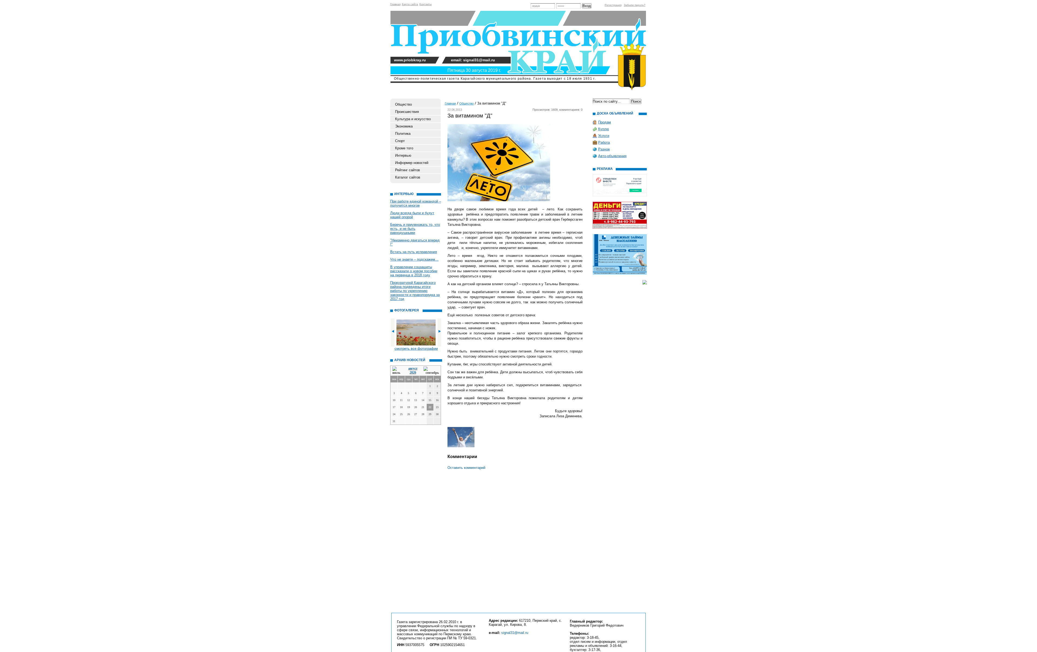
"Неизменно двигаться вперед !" (415, 242)
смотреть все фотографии (416, 349)
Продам (604, 122)
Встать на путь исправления (413, 252)
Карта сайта (410, 4)
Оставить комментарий (466, 468)
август (413, 368)
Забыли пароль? (634, 5)
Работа (604, 142)
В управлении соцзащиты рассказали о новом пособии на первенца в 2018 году (413, 271)
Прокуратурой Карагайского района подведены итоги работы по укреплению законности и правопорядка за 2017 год (415, 291)
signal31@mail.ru (514, 633)
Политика (402, 134)
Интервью (403, 155)
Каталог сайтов (407, 177)
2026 (413, 372)
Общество (403, 104)
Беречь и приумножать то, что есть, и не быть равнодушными (415, 229)
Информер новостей (411, 163)
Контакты (425, 4)
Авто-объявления (612, 156)
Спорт (400, 141)
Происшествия (407, 112)
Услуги (603, 136)
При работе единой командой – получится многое (415, 203)
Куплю (603, 129)
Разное (604, 149)
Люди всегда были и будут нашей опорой (412, 215)
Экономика (404, 126)
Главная (395, 4)
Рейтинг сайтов (407, 170)
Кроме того (404, 148)
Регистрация (613, 5)
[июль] (397, 371)
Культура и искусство (413, 119)
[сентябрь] (431, 371)
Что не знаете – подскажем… (414, 259)
